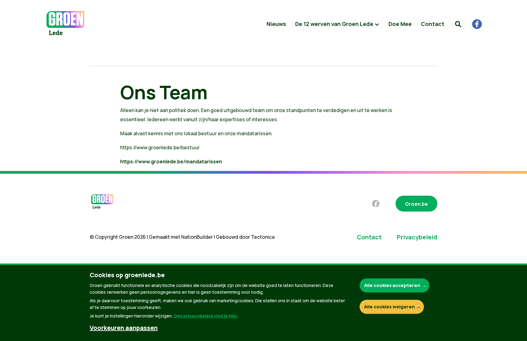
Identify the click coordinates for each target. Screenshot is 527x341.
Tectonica (262, 237)
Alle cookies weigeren (389, 306)
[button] (458, 24)
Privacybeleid (417, 237)
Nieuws (276, 23)
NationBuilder (197, 237)
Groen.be (416, 204)
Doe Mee (400, 23)
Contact (432, 23)
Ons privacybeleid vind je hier (205, 316)
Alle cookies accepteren (392, 285)
